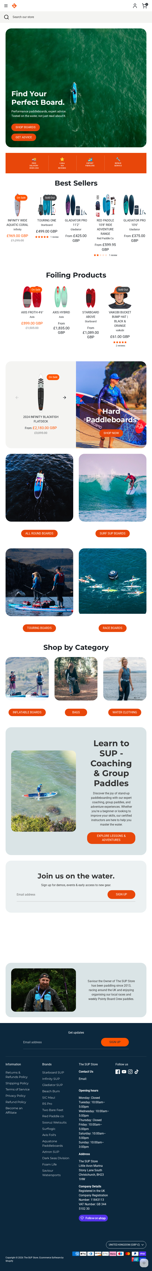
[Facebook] (117, 1071)
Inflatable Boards (27, 712)
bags (76, 712)
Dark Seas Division (55, 1158)
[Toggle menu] (6, 5)
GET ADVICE (24, 137)
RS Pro (47, 1103)
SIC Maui (48, 1097)
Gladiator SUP (52, 1085)
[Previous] (17, 397)
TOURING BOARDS (39, 628)
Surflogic (48, 1129)
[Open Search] (6, 17)
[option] (14, 221)
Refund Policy (16, 1102)
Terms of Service (18, 1089)
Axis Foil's (49, 1135)
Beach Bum (51, 1091)
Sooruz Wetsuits (54, 1122)
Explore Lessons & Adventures (111, 838)
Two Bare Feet (52, 1110)
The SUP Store (31, 1257)
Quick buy (18, 208)
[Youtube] (124, 1071)
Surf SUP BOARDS (112, 533)
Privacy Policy (16, 1095)
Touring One (46, 220)
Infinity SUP (51, 1079)
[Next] (64, 397)
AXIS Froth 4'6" (32, 312)
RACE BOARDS (112, 628)
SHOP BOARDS (26, 127)
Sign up (121, 894)
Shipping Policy (17, 1083)
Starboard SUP (53, 1072)
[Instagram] (130, 1071)
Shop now (111, 433)
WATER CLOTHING (125, 712)
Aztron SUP (50, 1152)
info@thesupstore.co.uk (94, 1083)
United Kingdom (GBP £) (124, 1244)
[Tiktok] (136, 1071)
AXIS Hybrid (61, 312)
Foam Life (49, 1164)
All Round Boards (39, 533)
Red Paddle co (53, 1116)
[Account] (135, 4)
